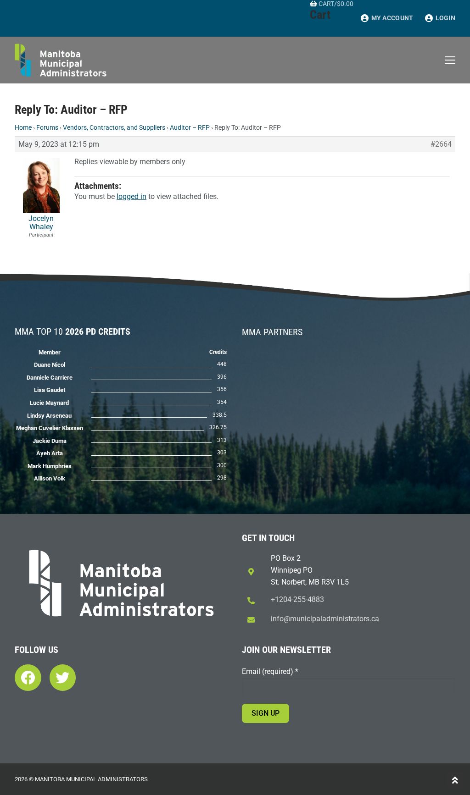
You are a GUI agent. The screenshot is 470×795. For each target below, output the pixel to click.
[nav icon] (450, 60)
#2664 (441, 144)
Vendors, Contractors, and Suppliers (114, 127)
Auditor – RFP (190, 127)
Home (23, 127)
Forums (47, 127)
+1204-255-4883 (297, 599)
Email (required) (270, 671)
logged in (131, 196)
